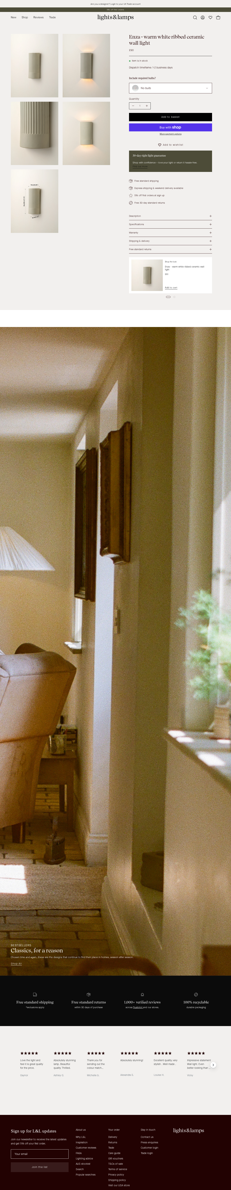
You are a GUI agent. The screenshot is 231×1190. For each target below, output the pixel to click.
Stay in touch (148, 1130)
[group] (115, 9)
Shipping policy (117, 1180)
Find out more (140, 166)
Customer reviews (86, 1147)
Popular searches (85, 1174)
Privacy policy (116, 1174)
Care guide (114, 1153)
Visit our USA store (119, 1185)
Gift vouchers (115, 1158)
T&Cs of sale (115, 1164)
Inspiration (82, 1142)
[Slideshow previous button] (18, 1065)
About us (81, 1130)
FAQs (79, 1153)
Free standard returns (140, 249)
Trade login (147, 1153)
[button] (52, 17)
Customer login (149, 1147)
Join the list (40, 1167)
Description (135, 216)
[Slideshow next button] (213, 1065)
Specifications (136, 224)
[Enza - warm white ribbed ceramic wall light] (147, 275)
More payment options (171, 133)
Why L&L (81, 1137)
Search (80, 1169)
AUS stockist (83, 1164)
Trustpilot (138, 1007)
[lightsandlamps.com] (115, 17)
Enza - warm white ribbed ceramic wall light (184, 268)
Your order (114, 1130)
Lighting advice (84, 1158)
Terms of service (117, 1169)
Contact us (147, 1137)
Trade (111, 1147)
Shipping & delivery (139, 240)
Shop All (16, 963)
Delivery (112, 1137)
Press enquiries (149, 1142)
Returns (112, 1142)
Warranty (133, 232)
